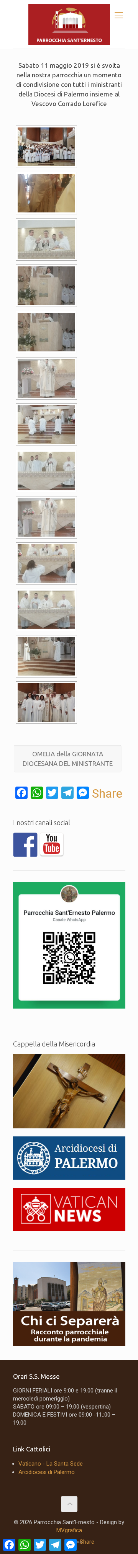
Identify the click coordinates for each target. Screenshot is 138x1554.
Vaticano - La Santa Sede (50, 1463)
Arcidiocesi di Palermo (46, 1472)
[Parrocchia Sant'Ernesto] (69, 24)
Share (107, 793)
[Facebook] (25, 844)
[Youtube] (51, 844)
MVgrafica (69, 1530)
